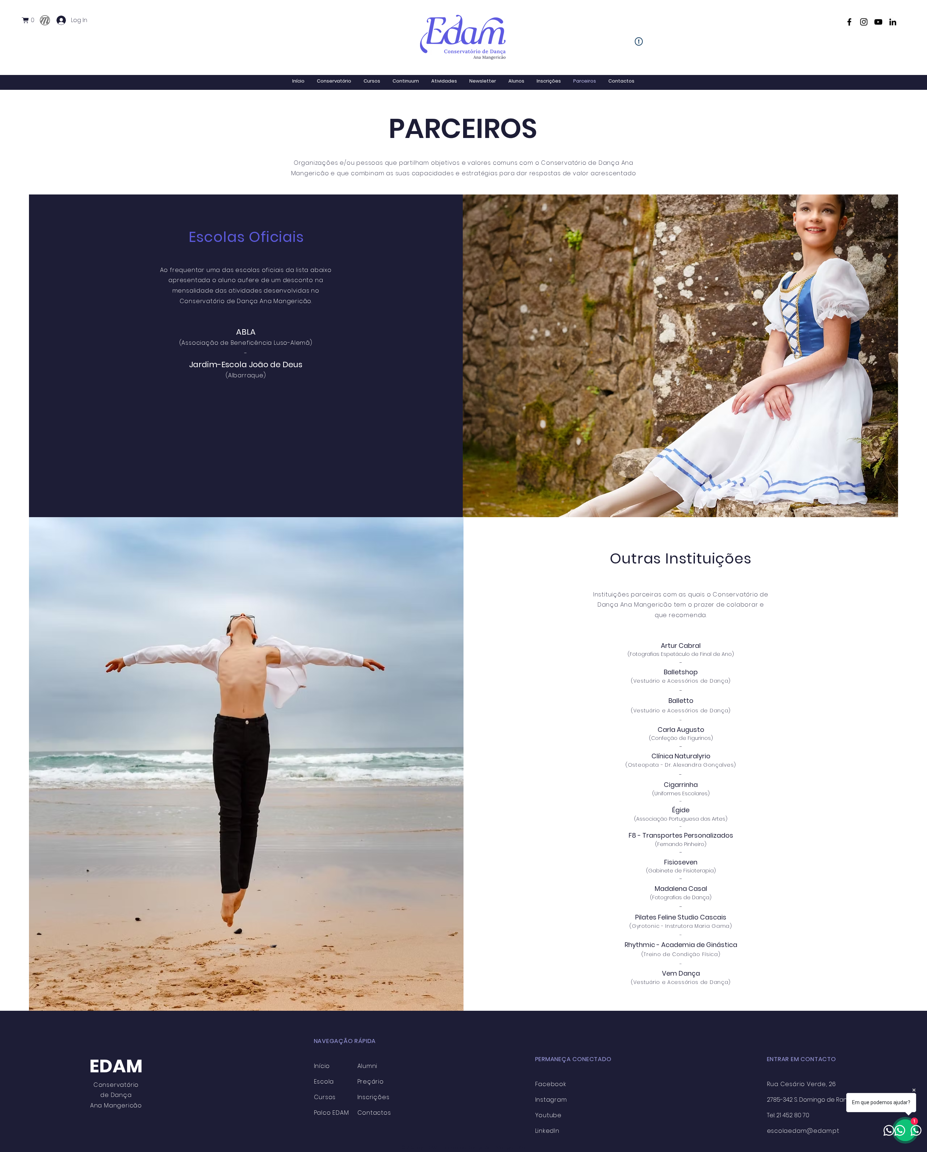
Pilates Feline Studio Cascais (680, 917)
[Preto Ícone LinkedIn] (893, 22)
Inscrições (373, 1097)
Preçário (370, 1081)
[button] (31, 20)
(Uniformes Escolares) (681, 793)
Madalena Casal (681, 888)
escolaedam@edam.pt (803, 1131)
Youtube (548, 1115)
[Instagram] (864, 22)
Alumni (367, 1066)
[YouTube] (878, 22)
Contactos (374, 1113)
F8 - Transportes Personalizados (681, 835)
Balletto (680, 700)
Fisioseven (680, 862)
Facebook (550, 1084)
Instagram (551, 1100)
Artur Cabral (681, 645)
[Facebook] (849, 22)
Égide (680, 809)
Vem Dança (681, 973)
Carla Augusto (681, 729)
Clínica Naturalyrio (680, 756)
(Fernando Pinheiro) (680, 844)
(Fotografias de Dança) (681, 897)
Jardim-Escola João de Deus (245, 364)
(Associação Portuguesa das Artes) (680, 818)
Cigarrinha (681, 784)
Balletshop (681, 671)
